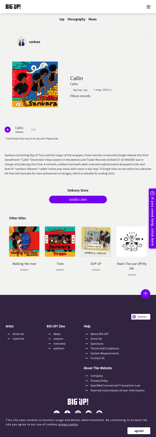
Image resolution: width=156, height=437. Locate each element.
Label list (18, 338)
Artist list (18, 334)
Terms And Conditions (105, 348)
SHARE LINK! (78, 199)
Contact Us (98, 358)
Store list (96, 338)
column (58, 338)
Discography (76, 19)
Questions (97, 343)
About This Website (98, 367)
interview (59, 343)
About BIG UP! (99, 334)
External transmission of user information (118, 390)
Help (87, 326)
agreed (138, 431)
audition (58, 348)
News (92, 19)
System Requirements (105, 353)
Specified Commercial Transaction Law (115, 385)
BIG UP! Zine (56, 326)
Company (97, 376)
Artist (10, 326)
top (61, 19)
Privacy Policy (99, 380)
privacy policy (68, 424)
